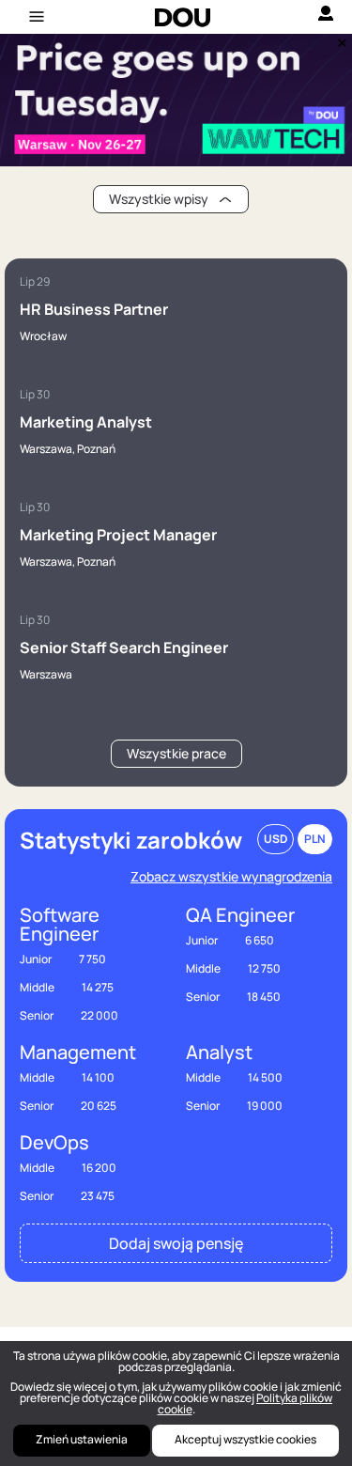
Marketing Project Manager (118, 534)
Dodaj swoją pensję (176, 1243)
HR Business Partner (94, 309)
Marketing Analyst (86, 422)
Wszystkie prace (176, 753)
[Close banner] (339, 38)
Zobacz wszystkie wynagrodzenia (231, 876)
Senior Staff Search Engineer (124, 647)
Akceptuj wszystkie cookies (245, 1439)
